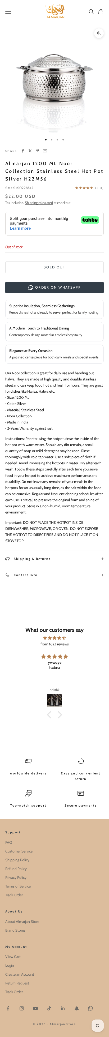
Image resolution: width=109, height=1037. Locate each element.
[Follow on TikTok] (49, 1008)
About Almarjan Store (22, 921)
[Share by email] (45, 151)
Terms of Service (18, 886)
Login (9, 965)
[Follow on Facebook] (8, 1008)
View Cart (13, 956)
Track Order (14, 895)
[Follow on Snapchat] (76, 1008)
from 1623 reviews (54, 644)
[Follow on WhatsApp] (90, 1008)
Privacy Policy (15, 877)
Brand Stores (15, 930)
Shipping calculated (39, 202)
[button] (50, 714)
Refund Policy (16, 868)
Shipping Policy (17, 860)
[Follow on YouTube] (35, 1008)
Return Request (17, 983)
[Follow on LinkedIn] (63, 1008)
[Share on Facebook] (23, 151)
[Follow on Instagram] (21, 1008)
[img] (54, 638)
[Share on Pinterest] (37, 151)
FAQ (8, 842)
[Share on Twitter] (30, 151)
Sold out (54, 267)
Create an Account (19, 974)
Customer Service (19, 851)
